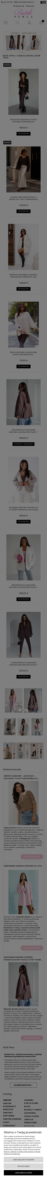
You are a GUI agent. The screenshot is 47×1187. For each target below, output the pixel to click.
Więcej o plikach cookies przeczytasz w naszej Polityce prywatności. (22, 1153)
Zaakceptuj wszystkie (23, 1173)
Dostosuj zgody (24, 1166)
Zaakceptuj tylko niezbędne (23, 1160)
